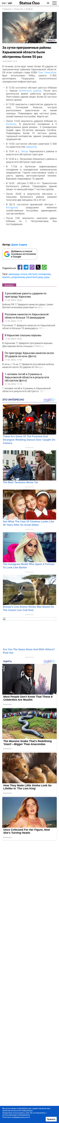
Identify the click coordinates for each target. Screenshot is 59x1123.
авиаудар (13, 274)
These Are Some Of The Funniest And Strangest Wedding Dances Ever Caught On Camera (29, 440)
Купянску (11, 124)
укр (4, 3)
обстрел (32, 274)
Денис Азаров (19, 244)
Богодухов (12, 207)
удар (46, 277)
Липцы (24, 151)
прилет (6, 277)
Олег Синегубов (47, 72)
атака (23, 274)
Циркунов (31, 146)
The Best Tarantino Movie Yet (20, 482)
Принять (51, 1119)
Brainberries (29, 447)
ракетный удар (34, 277)
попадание (44, 274)
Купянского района (30, 90)
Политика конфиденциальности (16, 1117)
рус (10, 3)
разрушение (18, 277)
